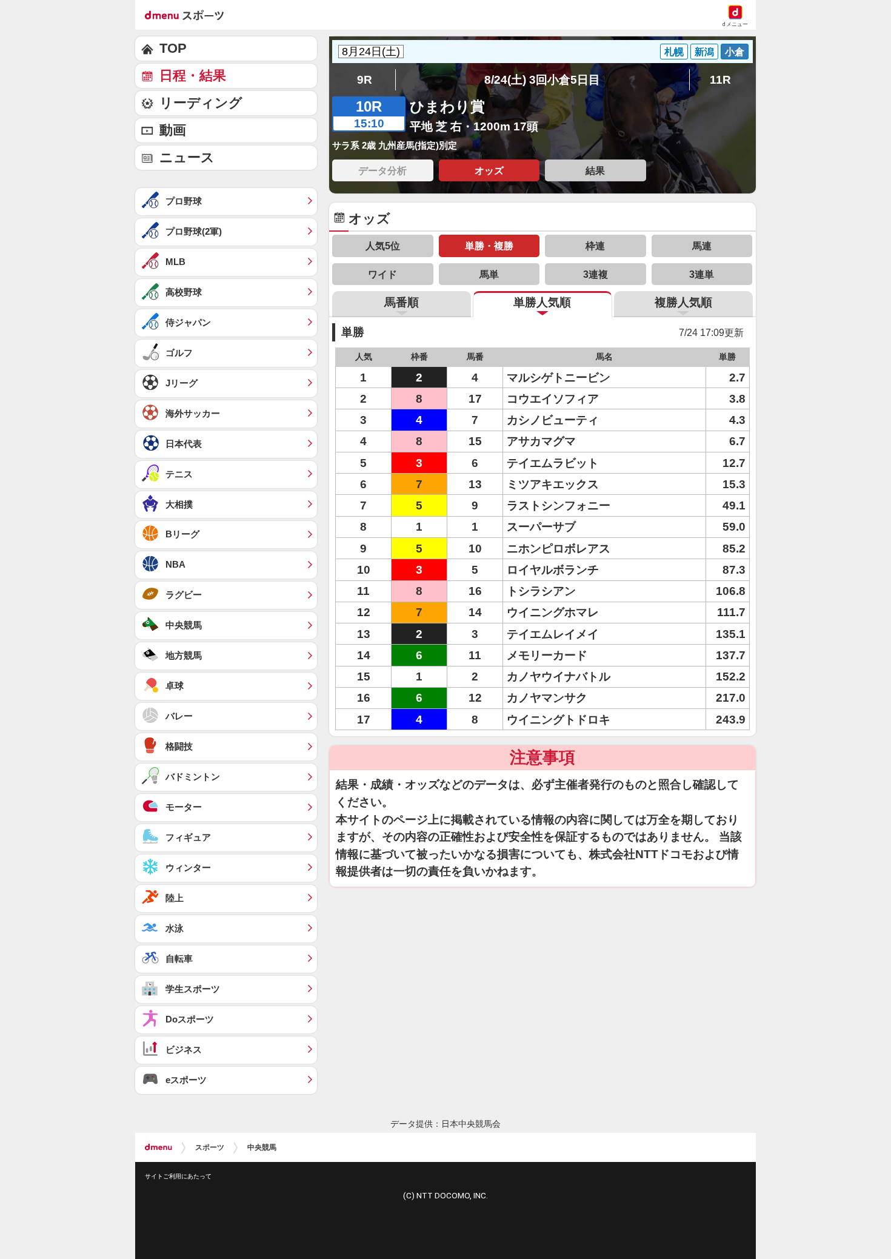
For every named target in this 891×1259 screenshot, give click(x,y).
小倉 (734, 51)
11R (720, 79)
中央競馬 (261, 1147)
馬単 (489, 274)
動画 (172, 130)
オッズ (489, 170)
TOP (173, 48)
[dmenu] (158, 1147)
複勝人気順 (683, 302)
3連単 (701, 274)
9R (364, 79)
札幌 (674, 51)
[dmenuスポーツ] (189, 14)
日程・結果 (192, 75)
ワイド (382, 274)
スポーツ (209, 1147)
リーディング (200, 102)
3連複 (595, 274)
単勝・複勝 (489, 245)
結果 (595, 170)
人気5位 (382, 245)
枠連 (595, 245)
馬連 (702, 245)
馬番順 (401, 302)
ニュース (187, 157)
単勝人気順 (542, 302)
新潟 (704, 51)
